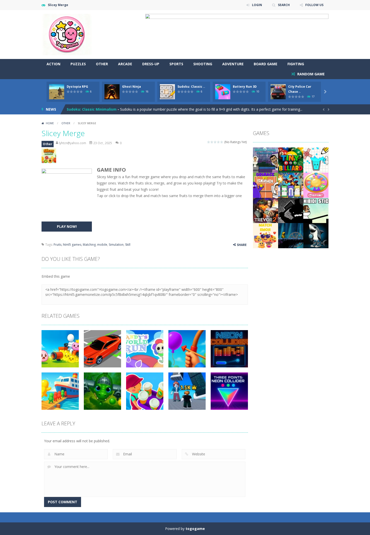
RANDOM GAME (310, 74)
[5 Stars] (222, 142)
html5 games (72, 244)
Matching (89, 244)
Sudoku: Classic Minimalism (92, 109)
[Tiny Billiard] (290, 159)
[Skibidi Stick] (315, 210)
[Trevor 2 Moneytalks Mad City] (265, 210)
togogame (195, 528)
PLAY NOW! (67, 226)
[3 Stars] (215, 142)
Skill (127, 244)
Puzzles (78, 63)
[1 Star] (208, 142)
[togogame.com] (67, 34)
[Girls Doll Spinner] (315, 184)
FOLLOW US (314, 5)
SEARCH (284, 5)
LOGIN (257, 5)
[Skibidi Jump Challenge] (265, 159)
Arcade (125, 63)
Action (53, 63)
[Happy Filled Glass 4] (315, 159)
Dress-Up (150, 63)
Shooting (202, 63)
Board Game (265, 63)
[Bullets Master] (290, 184)
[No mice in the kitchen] (290, 210)
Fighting (295, 63)
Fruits (57, 244)
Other (102, 63)
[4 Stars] (218, 142)
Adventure (233, 63)
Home (50, 123)
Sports (176, 63)
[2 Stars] (212, 142)
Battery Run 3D (245, 86)
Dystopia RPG (77, 86)
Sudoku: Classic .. (191, 86)
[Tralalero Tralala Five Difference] (315, 235)
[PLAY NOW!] (56, 91)
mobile (102, 244)
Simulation (116, 244)
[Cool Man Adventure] (290, 235)
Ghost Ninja (131, 86)
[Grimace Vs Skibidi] (265, 184)
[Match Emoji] (265, 235)
